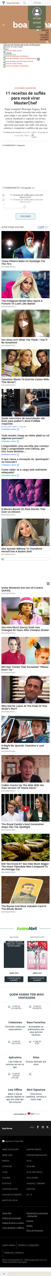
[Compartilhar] (3, 204)
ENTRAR (37, 23)
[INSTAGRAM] (42, 1127)
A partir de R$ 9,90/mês (14, 979)
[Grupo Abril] (3, 3)
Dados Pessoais (27, 61)
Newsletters (24, 66)
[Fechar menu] (21, 45)
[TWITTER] (46, 1127)
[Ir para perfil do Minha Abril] (25, 51)
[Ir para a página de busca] (47, 42)
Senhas (19, 63)
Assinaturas (24, 56)
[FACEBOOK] (37, 1127)
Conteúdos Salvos (30, 58)
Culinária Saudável (25, 88)
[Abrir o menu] (4, 24)
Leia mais (25, 216)
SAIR (38, 27)
